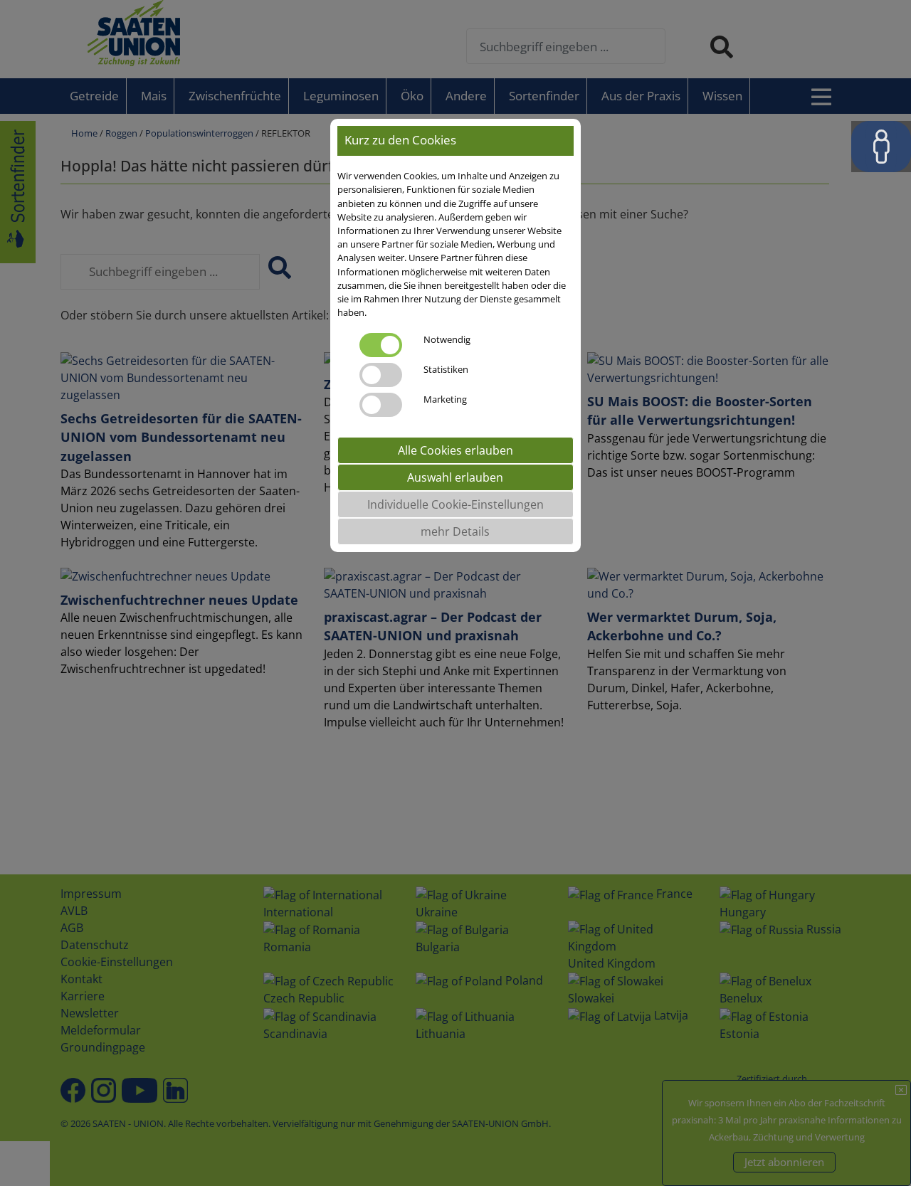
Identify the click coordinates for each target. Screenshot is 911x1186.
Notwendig (446, 339)
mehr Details (455, 531)
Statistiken (445, 369)
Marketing (445, 399)
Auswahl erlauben (455, 477)
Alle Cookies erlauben (455, 450)
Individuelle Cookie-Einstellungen (455, 504)
